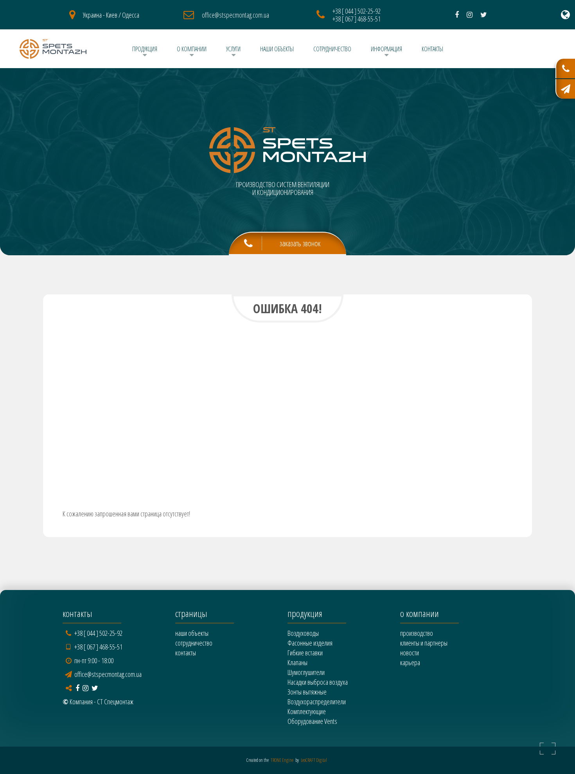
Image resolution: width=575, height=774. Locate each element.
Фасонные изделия (310, 643)
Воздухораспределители (317, 701)
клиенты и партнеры (423, 643)
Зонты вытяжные (307, 691)
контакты (432, 49)
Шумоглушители (306, 672)
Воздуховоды (303, 633)
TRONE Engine (282, 760)
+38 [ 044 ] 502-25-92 (356, 11)
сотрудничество (332, 49)
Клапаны (297, 662)
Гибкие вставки (305, 652)
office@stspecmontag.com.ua (235, 15)
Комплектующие (307, 711)
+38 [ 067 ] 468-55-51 (356, 19)
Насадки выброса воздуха (318, 682)
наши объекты (277, 49)
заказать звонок (300, 243)
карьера (410, 662)
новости (409, 652)
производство (416, 633)
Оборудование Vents (312, 721)
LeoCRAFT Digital (314, 760)
